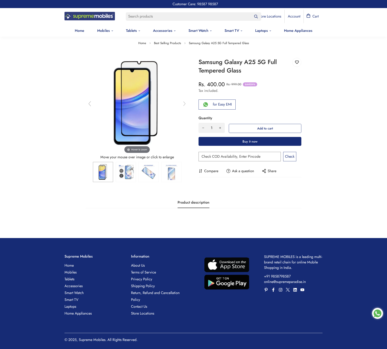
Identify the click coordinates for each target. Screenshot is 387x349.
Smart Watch (198, 30)
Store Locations (142, 313)
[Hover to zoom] (137, 102)
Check (289, 156)
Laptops (261, 30)
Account (294, 16)
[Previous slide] (90, 104)
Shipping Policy (143, 286)
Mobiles (103, 30)
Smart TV (232, 30)
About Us (138, 265)
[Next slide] (184, 104)
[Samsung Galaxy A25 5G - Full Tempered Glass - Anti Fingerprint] (148, 172)
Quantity (205, 118)
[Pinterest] (266, 290)
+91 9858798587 (277, 276)
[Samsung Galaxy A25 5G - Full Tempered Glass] (103, 172)
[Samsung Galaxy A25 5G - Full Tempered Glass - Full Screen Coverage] (171, 172)
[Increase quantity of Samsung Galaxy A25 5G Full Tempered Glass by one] (220, 128)
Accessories (162, 30)
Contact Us (139, 306)
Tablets (131, 30)
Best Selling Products (167, 43)
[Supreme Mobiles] (89, 16)
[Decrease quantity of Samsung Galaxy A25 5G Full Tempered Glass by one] (203, 128)
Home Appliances (298, 30)
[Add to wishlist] (296, 62)
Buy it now (249, 141)
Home (79, 30)
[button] (312, 16)
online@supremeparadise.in (285, 281)
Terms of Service (143, 272)
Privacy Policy (141, 279)
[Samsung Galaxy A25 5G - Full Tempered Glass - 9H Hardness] (126, 172)
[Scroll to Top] (379, 327)
